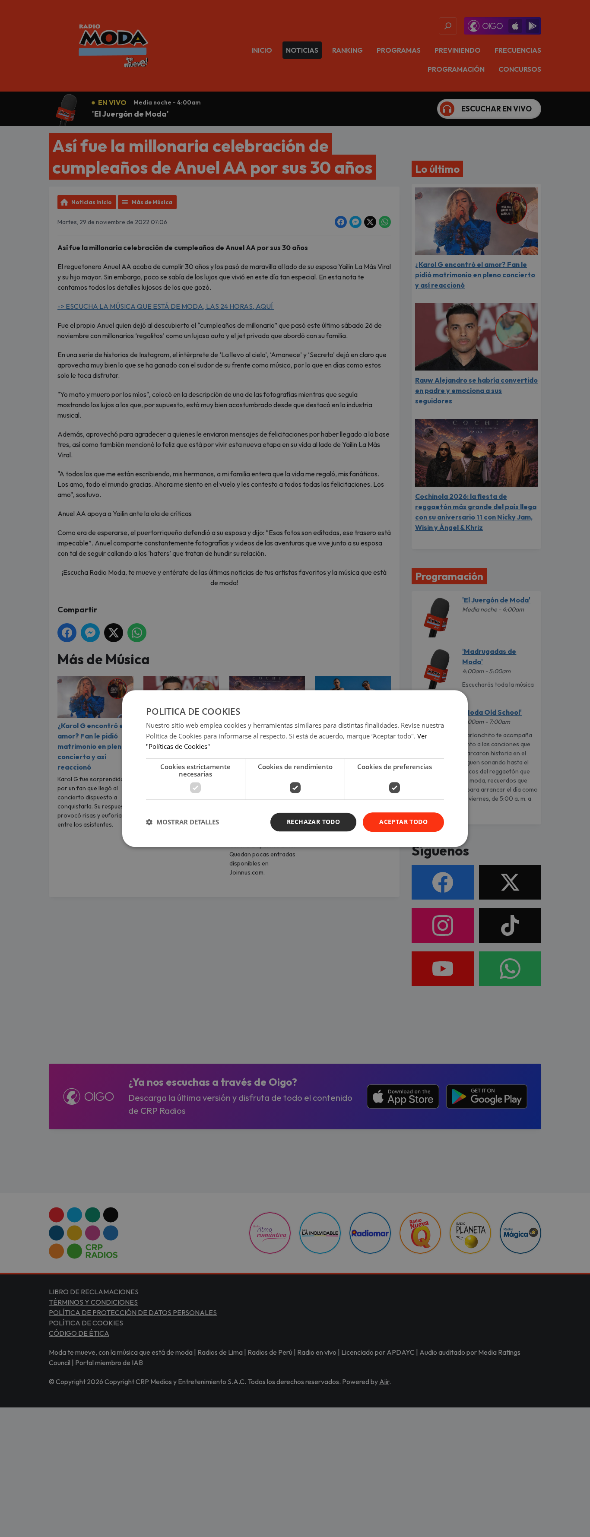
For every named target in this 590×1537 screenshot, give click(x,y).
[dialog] (295, 768)
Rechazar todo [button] (313, 822)
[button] (182, 822)
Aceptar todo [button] (403, 822)
